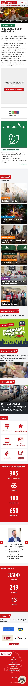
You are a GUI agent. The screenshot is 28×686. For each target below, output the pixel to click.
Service (3, 418)
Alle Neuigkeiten (5, 180)
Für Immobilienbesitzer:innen (21, 431)
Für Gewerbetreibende (20, 444)
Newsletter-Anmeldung (21, 458)
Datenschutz (14, 662)
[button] (1, 15)
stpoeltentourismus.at (14, 670)
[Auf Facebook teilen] (18, 112)
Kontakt (14, 661)
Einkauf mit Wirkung (9, 304)
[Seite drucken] (10, 112)
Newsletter (14, 659)
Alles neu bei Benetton (10, 263)
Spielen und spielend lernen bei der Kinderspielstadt (13, 282)
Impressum (14, 666)
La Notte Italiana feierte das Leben (12, 221)
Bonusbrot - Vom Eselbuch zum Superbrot (13, 241)
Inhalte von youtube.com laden (14, 89)
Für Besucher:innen (7, 430)
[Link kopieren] (15, 112)
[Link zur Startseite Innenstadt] (9, 2)
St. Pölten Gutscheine (10, 201)
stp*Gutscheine (7, 458)
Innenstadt (5, 177)
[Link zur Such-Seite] (22, 2)
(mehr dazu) (23, 164)
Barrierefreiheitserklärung (14, 664)
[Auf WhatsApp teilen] (13, 112)
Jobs (14, 657)
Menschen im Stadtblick (11, 404)
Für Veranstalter (7, 444)
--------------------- (14, 668)
